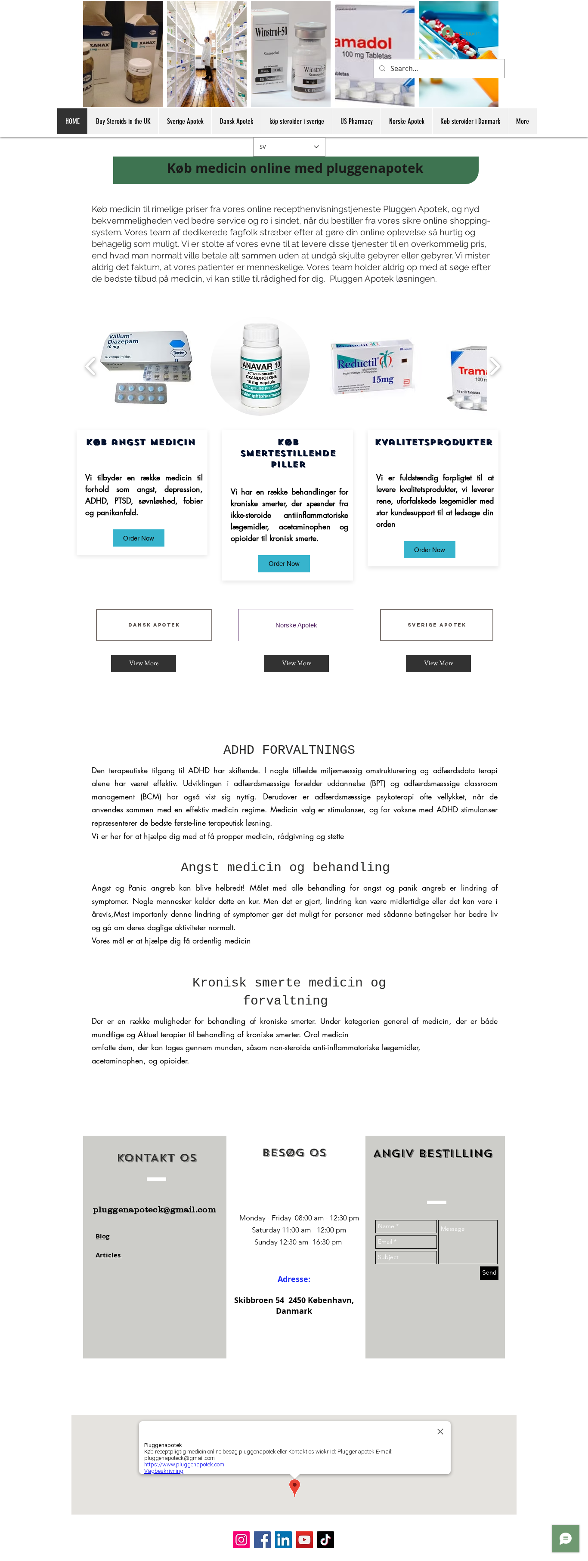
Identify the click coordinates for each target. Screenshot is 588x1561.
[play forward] (494, 366)
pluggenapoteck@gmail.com (155, 1209)
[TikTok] (325, 1539)
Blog (102, 1236)
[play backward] (90, 366)
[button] (138, 538)
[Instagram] (241, 1539)
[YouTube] (304, 1539)
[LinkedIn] (283, 1539)
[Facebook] (262, 1539)
